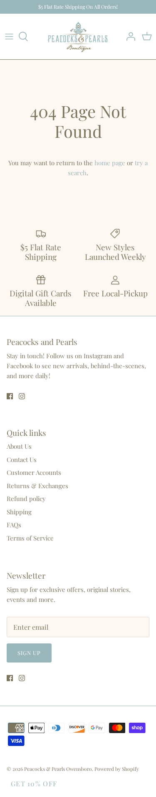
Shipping (19, 512)
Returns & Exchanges (37, 486)
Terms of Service (30, 538)
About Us (19, 446)
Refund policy (26, 498)
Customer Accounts (34, 472)
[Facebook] (10, 396)
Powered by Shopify (116, 768)
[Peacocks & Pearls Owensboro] (78, 37)
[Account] (128, 36)
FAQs (14, 525)
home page (109, 163)
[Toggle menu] (9, 36)
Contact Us (22, 459)
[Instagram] (22, 396)
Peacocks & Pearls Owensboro (58, 768)
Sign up (29, 652)
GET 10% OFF (34, 783)
